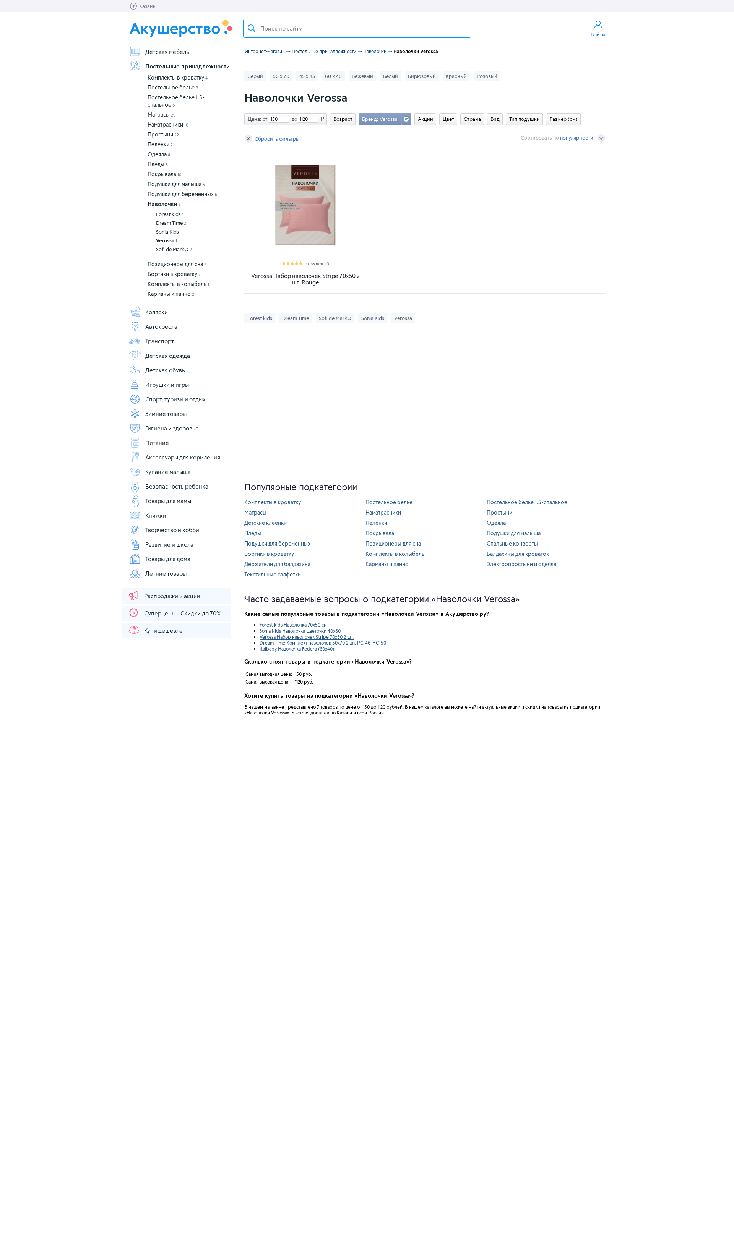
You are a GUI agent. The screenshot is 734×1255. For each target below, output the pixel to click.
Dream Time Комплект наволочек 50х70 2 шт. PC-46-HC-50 (323, 642)
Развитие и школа (169, 544)
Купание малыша (168, 471)
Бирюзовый (422, 76)
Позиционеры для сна (177, 264)
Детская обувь (165, 370)
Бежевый (362, 76)
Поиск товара (251, 28)
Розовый (487, 76)
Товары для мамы (168, 500)
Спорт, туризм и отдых (175, 399)
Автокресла (161, 326)
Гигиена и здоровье (172, 428)
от (264, 119)
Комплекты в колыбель (178, 284)
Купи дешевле (163, 630)
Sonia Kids (169, 232)
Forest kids (170, 214)
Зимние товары (166, 413)
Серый (255, 76)
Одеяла (159, 154)
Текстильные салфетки (272, 574)
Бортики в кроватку (174, 274)
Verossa (166, 240)
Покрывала (165, 174)
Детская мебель (167, 51)
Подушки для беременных (183, 194)
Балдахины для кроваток (518, 553)
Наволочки (164, 204)
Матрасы (162, 114)
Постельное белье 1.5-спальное (527, 502)
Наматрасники (168, 124)
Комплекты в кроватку (178, 77)
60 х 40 (333, 76)
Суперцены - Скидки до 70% (182, 613)
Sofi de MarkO (174, 249)
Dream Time (171, 223)
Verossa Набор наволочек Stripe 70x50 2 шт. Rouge (305, 279)
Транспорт (159, 341)
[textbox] (357, 28)
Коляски (156, 311)
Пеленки (161, 144)
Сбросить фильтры (277, 139)
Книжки (155, 515)
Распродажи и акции (172, 596)
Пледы (158, 164)
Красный (456, 76)
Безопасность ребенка (176, 486)
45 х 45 (307, 76)
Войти (598, 34)
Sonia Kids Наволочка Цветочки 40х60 (300, 630)
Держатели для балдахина (277, 564)
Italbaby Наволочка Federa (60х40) (297, 648)
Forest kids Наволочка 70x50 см (293, 624)
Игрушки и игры (167, 384)
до (293, 119)
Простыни (163, 134)
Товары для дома (167, 558)
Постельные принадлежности (187, 66)
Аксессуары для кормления (182, 457)
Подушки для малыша (176, 184)
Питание (157, 442)
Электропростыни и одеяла (521, 564)
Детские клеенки (265, 523)
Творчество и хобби (172, 529)
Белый (390, 76)
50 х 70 (281, 76)
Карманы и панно (171, 294)
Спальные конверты (512, 543)
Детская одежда (167, 355)
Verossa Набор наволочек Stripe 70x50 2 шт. (307, 637)
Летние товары (166, 573)
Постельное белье (173, 87)
